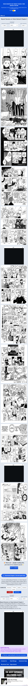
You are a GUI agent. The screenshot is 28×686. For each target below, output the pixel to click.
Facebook (9, 587)
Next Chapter (23, 23)
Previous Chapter (6, 23)
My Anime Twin (5, 664)
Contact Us (4, 661)
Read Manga (13, 661)
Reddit (19, 587)
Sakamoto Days (23, 661)
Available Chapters (12, 23)
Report (10, 592)
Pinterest (24, 587)
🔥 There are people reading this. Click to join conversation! (14, 655)
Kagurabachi (13, 664)
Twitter (14, 587)
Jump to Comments (14, 567)
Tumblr (13, 589)
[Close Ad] (22, 29)
